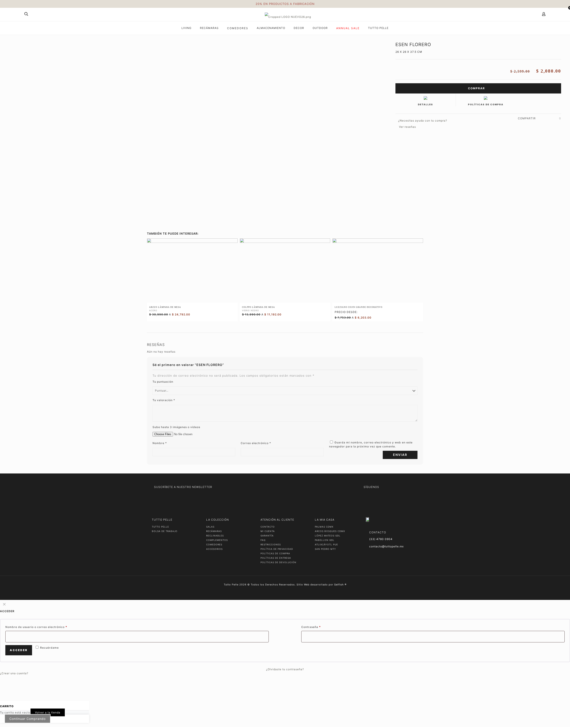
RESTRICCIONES (271, 544)
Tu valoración (164, 400)
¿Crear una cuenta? (14, 673)
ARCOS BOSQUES (330, 531)
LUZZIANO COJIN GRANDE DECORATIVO (359, 307)
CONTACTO (268, 526)
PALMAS (324, 526)
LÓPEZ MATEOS (327, 535)
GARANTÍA (267, 535)
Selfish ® (340, 584)
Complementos (217, 540)
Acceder (19, 650)
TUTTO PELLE (160, 526)
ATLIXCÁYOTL (326, 544)
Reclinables (215, 535)
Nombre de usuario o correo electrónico (36, 627)
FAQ (263, 540)
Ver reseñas (407, 126)
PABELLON (324, 540)
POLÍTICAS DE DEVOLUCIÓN (278, 562)
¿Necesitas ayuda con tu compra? (422, 120)
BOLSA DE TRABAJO (164, 531)
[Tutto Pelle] (288, 14)
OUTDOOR (320, 28)
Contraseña (311, 627)
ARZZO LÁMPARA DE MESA (165, 307)
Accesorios (214, 549)
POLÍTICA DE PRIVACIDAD (277, 549)
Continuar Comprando (27, 719)
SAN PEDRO (325, 549)
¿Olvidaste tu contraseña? (285, 669)
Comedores (214, 544)
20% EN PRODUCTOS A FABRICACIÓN (285, 4)
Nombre (160, 443)
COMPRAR (477, 88)
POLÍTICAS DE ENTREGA (276, 557)
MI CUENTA (268, 531)
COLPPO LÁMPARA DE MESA (258, 307)
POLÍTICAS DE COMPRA (275, 553)
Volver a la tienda (47, 712)
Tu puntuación (163, 381)
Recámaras (214, 531)
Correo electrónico (256, 443)
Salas (210, 526)
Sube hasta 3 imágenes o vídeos (176, 427)
